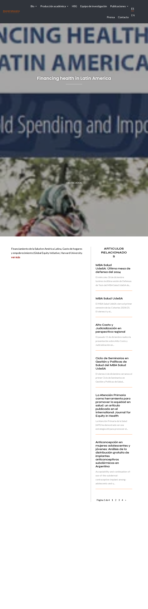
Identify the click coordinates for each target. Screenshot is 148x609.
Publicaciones (118, 6)
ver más (15, 257)
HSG (74, 6)
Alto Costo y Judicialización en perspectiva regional (110, 328)
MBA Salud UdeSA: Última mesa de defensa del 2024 (113, 268)
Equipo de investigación (93, 6)
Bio (32, 6)
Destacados (74, 182)
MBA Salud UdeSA (109, 298)
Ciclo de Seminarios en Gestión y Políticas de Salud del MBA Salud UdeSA (112, 363)
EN (133, 15)
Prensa (111, 17)
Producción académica (53, 6)
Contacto (123, 17)
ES (132, 8)
